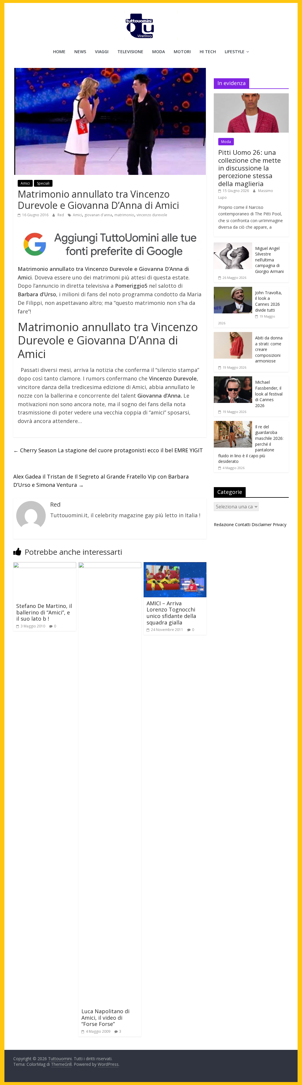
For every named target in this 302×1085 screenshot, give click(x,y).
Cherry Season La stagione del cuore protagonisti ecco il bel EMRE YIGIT (108, 450)
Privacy (279, 524)
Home (59, 51)
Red (61, 214)
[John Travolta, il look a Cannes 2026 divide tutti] (233, 290)
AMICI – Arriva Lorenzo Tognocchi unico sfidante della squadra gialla (171, 613)
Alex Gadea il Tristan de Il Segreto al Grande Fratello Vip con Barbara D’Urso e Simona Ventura (101, 481)
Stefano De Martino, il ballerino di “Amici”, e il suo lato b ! (44, 612)
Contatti (242, 524)
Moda (158, 51)
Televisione (130, 51)
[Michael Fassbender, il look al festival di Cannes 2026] (233, 379)
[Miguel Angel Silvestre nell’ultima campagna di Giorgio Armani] (233, 245)
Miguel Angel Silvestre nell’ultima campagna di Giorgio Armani (269, 259)
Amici (25, 183)
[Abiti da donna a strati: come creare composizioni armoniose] (233, 335)
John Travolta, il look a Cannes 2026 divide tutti (268, 301)
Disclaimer (262, 524)
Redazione (224, 524)
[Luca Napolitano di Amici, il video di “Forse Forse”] (109, 565)
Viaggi (102, 51)
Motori (182, 51)
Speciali (43, 183)
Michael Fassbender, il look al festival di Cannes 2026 (269, 393)
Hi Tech (208, 51)
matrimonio (124, 214)
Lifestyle (234, 51)
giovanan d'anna (98, 214)
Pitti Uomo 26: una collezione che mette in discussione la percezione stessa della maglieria (249, 168)
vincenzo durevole (152, 214)
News (80, 51)
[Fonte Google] (110, 244)
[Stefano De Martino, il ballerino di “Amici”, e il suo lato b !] (44, 565)
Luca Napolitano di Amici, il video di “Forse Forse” (105, 1017)
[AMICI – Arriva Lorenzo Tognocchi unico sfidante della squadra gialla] (175, 565)
